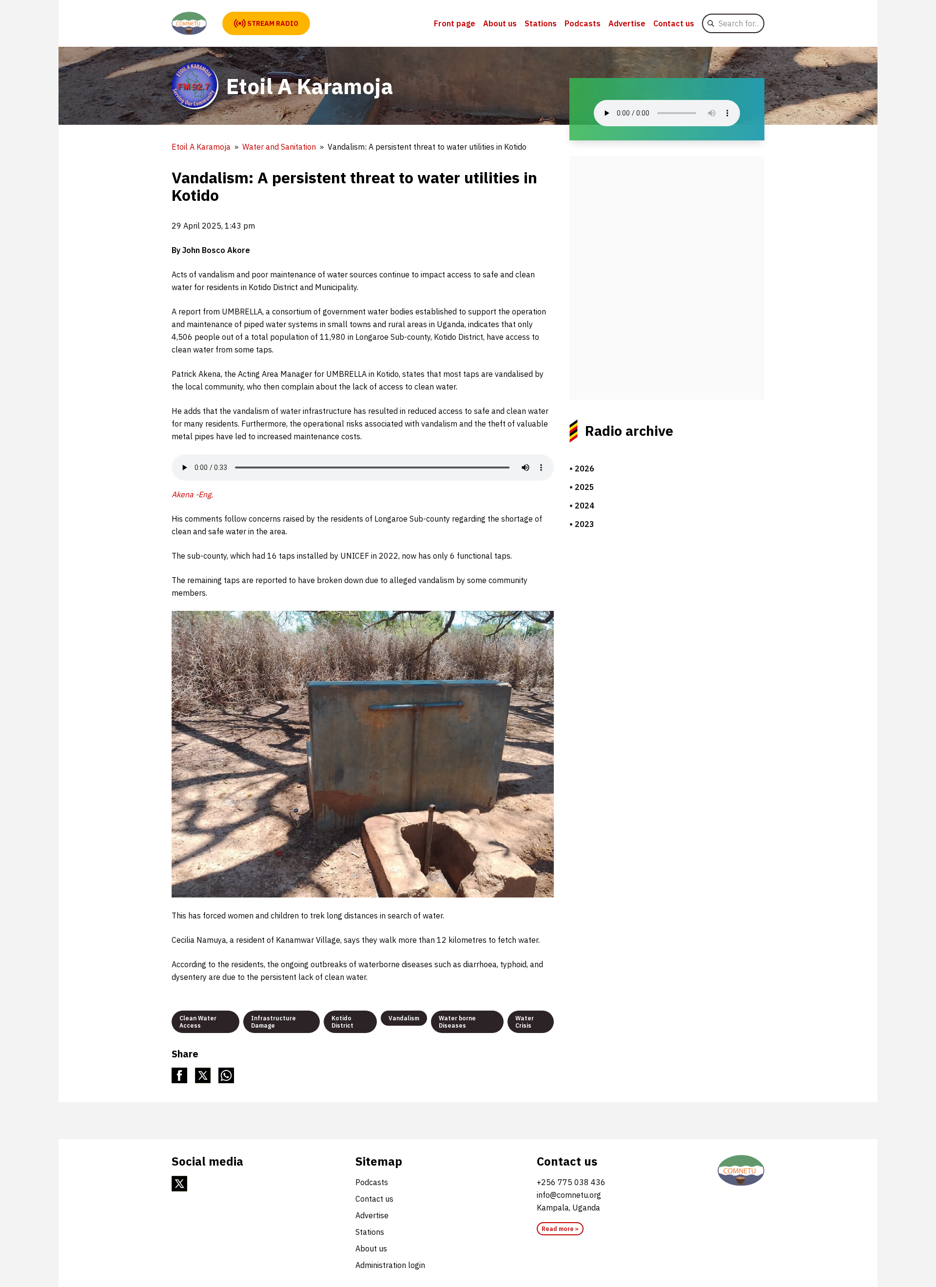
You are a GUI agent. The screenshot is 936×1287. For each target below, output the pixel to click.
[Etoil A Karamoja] (189, 23)
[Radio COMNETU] (741, 1170)
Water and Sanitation (279, 147)
